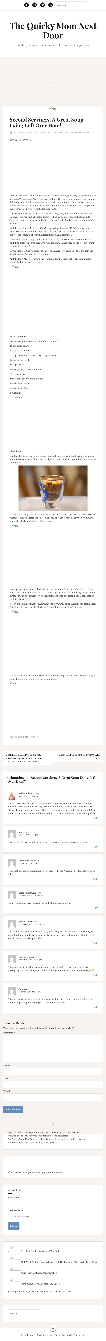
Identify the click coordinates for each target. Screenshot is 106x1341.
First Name (13, 1197)
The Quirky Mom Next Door (53, 30)
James (31, 132)
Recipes (77, 132)
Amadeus (66, 1335)
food (27, 736)
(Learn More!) (51, 1142)
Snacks (85, 132)
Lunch (55, 132)
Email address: (15, 1210)
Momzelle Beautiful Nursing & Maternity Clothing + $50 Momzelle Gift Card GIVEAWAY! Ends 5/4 (26, 758)
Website (7, 1091)
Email (7, 1078)
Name (7, 1065)
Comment (9, 1032)
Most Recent (66, 132)
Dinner (42, 132)
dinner (21, 736)
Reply (95, 818)
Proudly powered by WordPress (36, 1335)
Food (49, 132)
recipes (34, 736)
